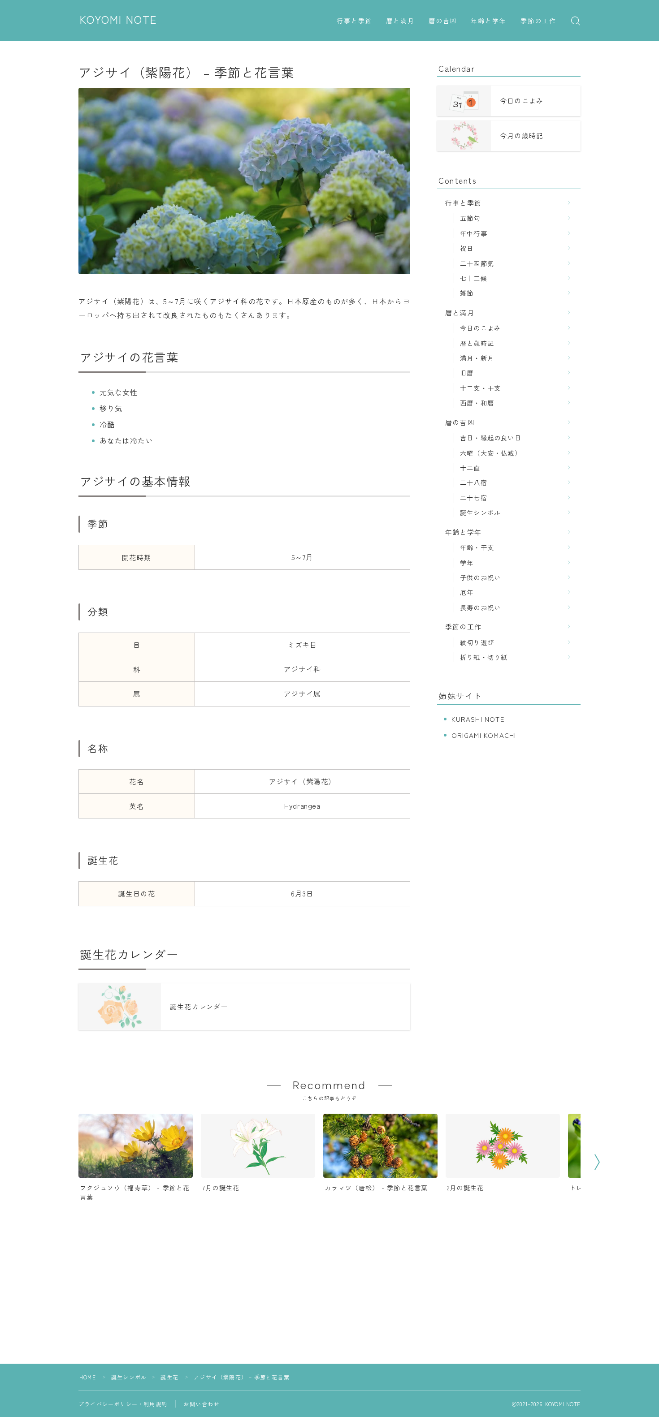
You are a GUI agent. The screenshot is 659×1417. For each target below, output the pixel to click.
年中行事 (473, 233)
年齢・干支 (477, 547)
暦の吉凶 (443, 21)
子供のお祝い (480, 577)
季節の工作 (538, 21)
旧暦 (466, 372)
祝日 (466, 248)
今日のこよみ (480, 327)
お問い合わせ (201, 1404)
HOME (87, 1377)
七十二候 (473, 278)
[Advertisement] (329, 1301)
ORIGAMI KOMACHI (483, 735)
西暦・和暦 (477, 402)
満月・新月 (477, 357)
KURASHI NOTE (477, 719)
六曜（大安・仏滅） (490, 452)
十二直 (470, 467)
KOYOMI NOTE (118, 20)
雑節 (466, 292)
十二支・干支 (480, 387)
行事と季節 (355, 21)
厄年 (466, 592)
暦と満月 (400, 21)
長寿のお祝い (480, 607)
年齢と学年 (489, 21)
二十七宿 (473, 497)
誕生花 (169, 1377)
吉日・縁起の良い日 (490, 437)
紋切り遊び (477, 642)
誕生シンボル (480, 512)
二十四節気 (477, 263)
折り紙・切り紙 (483, 657)
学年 (466, 562)
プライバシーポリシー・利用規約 (122, 1404)
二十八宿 (473, 482)
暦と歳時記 (477, 343)
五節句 (470, 218)
